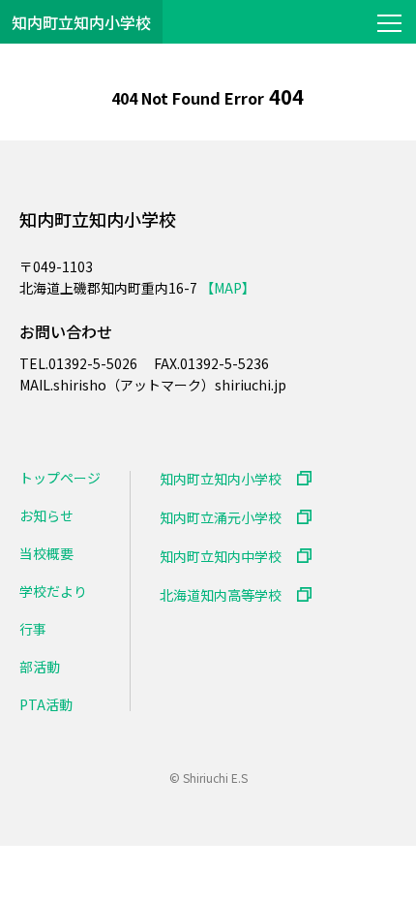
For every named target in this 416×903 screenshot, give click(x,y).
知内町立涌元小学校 (221, 517)
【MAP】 (227, 287)
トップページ (60, 477)
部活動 (39, 666)
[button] (389, 22)
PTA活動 (46, 704)
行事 (32, 628)
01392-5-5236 (224, 363)
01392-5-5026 (94, 363)
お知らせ (46, 515)
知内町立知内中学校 (221, 555)
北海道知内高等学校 (221, 594)
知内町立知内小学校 (81, 22)
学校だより (53, 591)
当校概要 (46, 553)
